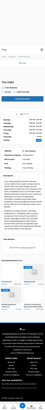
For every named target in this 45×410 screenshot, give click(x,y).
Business (12, 57)
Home (4, 57)
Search (13, 408)
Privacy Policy (32, 388)
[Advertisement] (22, 22)
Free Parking (27, 168)
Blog (40, 408)
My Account (31, 408)
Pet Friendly (27, 163)
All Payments (27, 155)
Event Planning (24, 57)
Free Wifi (26, 159)
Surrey (8, 92)
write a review (27, 247)
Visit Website (30, 151)
